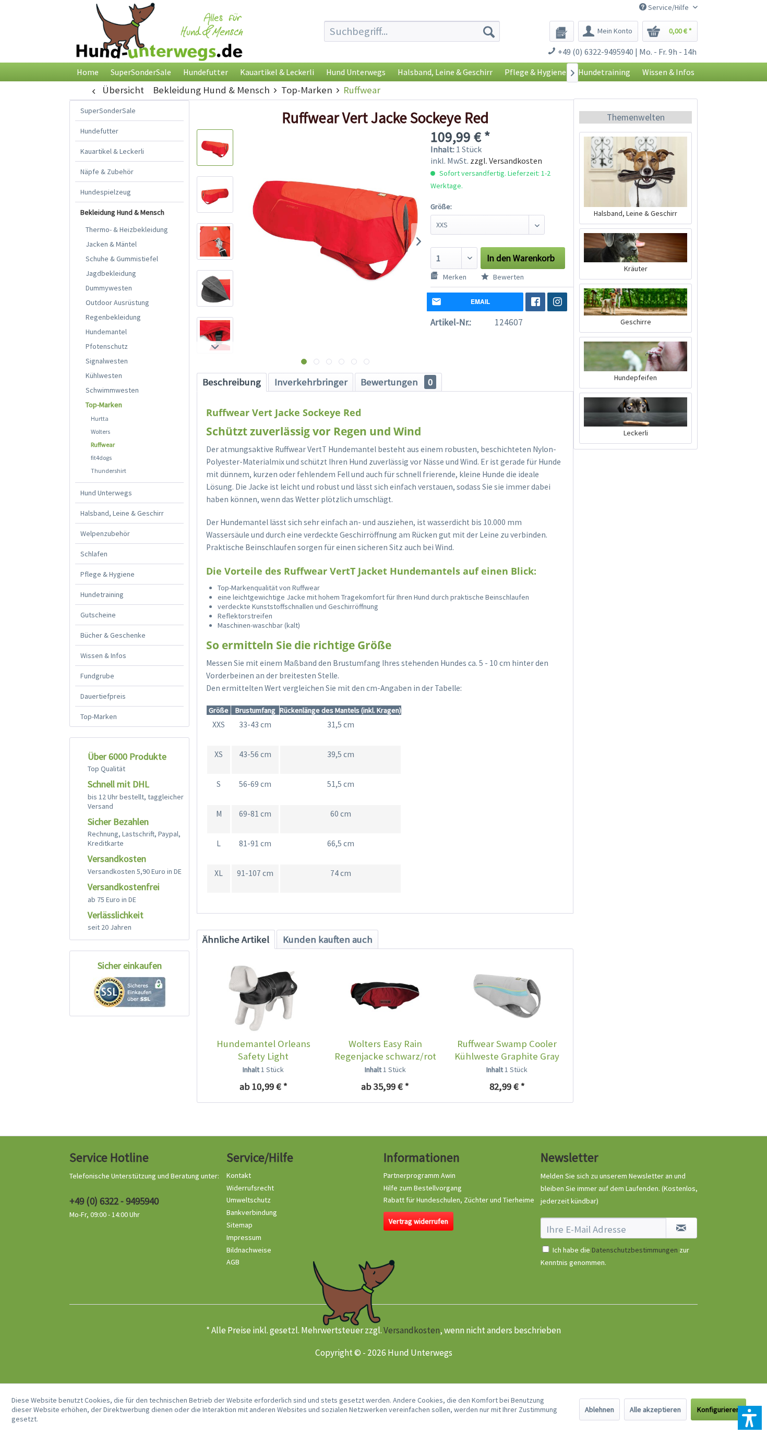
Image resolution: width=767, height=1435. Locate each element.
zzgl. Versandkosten (506, 160)
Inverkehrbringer (310, 382)
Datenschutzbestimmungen (635, 1250)
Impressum (243, 1237)
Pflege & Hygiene (107, 574)
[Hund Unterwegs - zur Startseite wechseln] (159, 40)
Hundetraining (102, 594)
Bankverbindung (251, 1212)
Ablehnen (599, 1409)
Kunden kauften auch (328, 939)
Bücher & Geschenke (113, 635)
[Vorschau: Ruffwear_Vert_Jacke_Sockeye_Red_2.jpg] (215, 194)
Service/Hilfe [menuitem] (668, 7)
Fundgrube (97, 675)
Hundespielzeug (105, 192)
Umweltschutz (248, 1200)
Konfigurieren (718, 1409)
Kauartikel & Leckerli (112, 151)
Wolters (100, 431)
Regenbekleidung (113, 317)
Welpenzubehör (105, 533)
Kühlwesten (104, 375)
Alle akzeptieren (655, 1409)
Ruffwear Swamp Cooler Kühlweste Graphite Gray (506, 1050)
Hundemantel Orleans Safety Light (263, 1050)
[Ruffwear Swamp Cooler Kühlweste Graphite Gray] (506, 995)
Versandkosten (412, 1330)
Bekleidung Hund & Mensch (122, 212)
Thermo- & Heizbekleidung (127, 229)
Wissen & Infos (103, 655)
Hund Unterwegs (106, 492)
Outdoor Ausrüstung (117, 302)
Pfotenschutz (107, 346)
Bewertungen (397, 382)
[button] (750, 1418)
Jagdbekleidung (111, 273)
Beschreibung (231, 382)
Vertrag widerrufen (418, 1221)
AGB (232, 1262)
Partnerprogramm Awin (420, 1175)
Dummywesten (109, 288)
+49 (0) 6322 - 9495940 (114, 1201)
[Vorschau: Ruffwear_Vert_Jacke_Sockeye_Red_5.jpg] (215, 335)
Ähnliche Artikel (235, 939)
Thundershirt (108, 471)
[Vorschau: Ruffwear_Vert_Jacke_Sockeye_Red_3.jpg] (215, 241)
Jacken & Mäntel (111, 244)
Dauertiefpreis (103, 696)
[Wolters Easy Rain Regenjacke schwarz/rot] (384, 995)
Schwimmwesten (112, 390)
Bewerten (508, 277)
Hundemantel (106, 331)
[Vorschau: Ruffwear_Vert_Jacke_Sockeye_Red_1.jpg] (215, 147)
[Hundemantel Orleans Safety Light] (263, 995)
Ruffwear (103, 444)
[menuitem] (412, 31)
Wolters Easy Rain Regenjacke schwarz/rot (385, 1050)
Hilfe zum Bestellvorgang (423, 1188)
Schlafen (93, 553)
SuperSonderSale (108, 110)
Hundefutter (99, 131)
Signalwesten (107, 361)
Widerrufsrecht (250, 1188)
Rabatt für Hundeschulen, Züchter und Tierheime (459, 1200)
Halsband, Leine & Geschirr (122, 513)
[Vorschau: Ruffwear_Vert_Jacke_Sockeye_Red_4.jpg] (215, 288)
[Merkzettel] (561, 31)
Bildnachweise (248, 1250)
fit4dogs (101, 457)
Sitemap (239, 1225)
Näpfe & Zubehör (107, 171)
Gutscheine (98, 614)
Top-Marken (104, 404)
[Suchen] (489, 31)
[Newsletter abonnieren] (681, 1228)
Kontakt (238, 1175)
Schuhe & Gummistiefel (122, 258)
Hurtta (100, 418)
